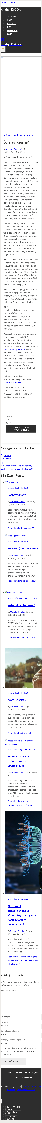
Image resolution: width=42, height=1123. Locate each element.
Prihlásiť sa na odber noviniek (21, 428)
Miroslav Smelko (13, 149)
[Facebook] (2, 40)
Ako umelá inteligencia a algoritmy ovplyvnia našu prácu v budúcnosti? (17, 466)
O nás (9, 20)
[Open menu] (3, 49)
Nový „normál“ (17, 699)
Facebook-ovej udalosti (14, 349)
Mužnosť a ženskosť (21, 605)
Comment (6, 1017)
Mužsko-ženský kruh (13, 135)
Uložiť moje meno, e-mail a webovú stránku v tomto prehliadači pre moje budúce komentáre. (18, 1051)
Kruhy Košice (13, 17)
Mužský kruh (13, 488)
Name (4, 1025)
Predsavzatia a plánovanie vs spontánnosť (18, 761)
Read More (20, 528)
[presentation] (23, 482)
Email (8, 423)
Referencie (12, 30)
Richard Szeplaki (17, 931)
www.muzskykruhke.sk (14, 382)
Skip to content (8, 2)
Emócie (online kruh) (23, 548)
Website (4, 1043)
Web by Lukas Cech (26, 1090)
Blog (9, 27)
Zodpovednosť (17, 494)
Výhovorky (6, 457)
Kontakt (10, 34)
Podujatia (11, 23)
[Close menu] (1, 1101)
